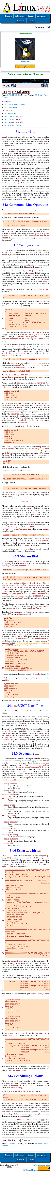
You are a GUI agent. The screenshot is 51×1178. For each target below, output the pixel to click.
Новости (8, 16)
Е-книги (31, 16)
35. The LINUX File (14, 95)
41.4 (19, 606)
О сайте (31, 21)
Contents (5, 97)
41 (47, 674)
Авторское (41, 16)
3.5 (31, 645)
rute (26, 95)
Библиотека (19, 16)
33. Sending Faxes (41, 95)
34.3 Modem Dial (10, 113)
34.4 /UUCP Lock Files (13, 116)
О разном (20, 21)
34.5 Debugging (12, 119)
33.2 (27, 711)
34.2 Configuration (10, 107)
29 (25, 304)
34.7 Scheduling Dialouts (12, 125)
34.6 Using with (13, 122)
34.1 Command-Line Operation (14, 104)
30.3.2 (18, 860)
